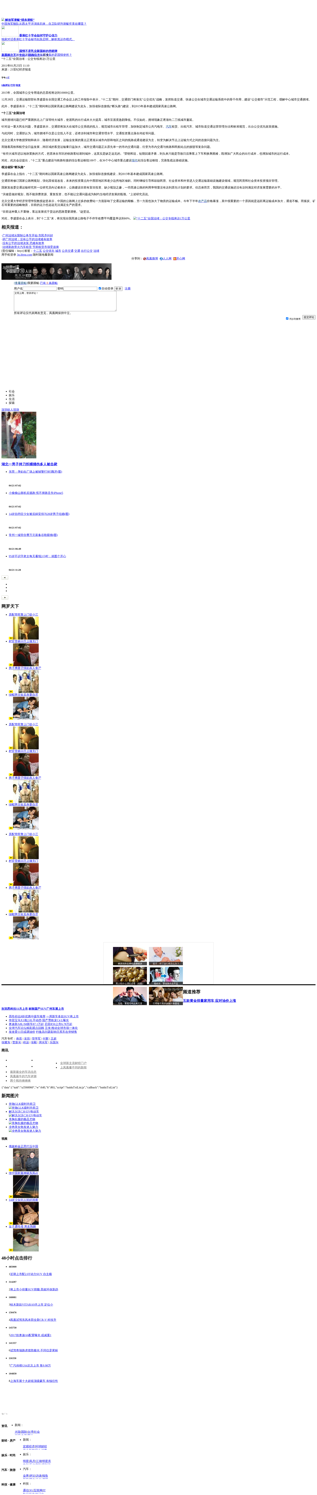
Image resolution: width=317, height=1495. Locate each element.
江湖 (39, 1461)
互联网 (38, 1490)
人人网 (167, 258)
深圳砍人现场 (10, 409)
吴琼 (27, 1038)
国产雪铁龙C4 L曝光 (55, 1020)
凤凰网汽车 (8, 55)
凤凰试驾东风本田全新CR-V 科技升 (33, 1319)
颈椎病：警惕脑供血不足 (166, 983)
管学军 (36, 1038)
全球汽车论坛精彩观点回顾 (26, 1027)
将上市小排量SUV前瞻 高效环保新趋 (34, 1289)
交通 (77, 250)
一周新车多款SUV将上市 (62, 1016)
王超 (54, 1038)
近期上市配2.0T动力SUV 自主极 (31, 1274)
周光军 (43, 1042)
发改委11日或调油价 (22, 1031)
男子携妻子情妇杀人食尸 (25, 668)
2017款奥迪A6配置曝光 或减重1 (30, 1335)
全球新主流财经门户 (73, 1063)
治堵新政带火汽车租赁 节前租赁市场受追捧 (30, 246)
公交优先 (48, 250)
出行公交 (87, 250)
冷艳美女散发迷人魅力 (23, 1126)
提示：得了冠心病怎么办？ (166, 963)
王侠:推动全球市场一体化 (61, 1027)
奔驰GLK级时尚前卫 (22, 1103)
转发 (18, 85)
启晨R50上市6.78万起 (58, 1024)
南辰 (19, 1038)
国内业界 (34, 55)
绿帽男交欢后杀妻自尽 (23, 694)
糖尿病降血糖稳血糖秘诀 (130, 963)
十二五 (37, 250)
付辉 (46, 1038)
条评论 (5, 85)
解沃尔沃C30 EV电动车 (24, 1111)
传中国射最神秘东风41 (23, 1173)
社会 (37, 1431)
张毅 (34, 1042)
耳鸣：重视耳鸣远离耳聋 (130, 1003)
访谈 (39, 1475)
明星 (26, 1461)
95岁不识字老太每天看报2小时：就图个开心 (37, 556)
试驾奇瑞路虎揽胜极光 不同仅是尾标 (34, 1350)
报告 (45, 1475)
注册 (128, 288)
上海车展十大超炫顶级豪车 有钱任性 (34, 1380)
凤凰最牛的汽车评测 (23, 1076)
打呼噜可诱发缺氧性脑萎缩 (166, 1003)
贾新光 (16, 1042)
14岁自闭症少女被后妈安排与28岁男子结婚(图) (39, 513)
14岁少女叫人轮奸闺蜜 (23, 1199)
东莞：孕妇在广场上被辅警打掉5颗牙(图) (35, 471)
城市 (58, 250)
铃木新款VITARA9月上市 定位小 (31, 1304)
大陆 (18, 1431)
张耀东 (5, 1042)
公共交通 (68, 250)
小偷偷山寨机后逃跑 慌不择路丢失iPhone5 (36, 492)
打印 (12, 85)
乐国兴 (54, 1042)
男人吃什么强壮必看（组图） (130, 983)
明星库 (46, 1461)
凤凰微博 (152, 258)
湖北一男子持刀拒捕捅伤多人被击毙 (29, 464)
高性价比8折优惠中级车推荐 (27, 1016)
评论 (32, 1475)
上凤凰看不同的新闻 (73, 1067)
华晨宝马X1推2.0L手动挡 (25, 1020)
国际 (24, 1431)
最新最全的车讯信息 (23, 1071)
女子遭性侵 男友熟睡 (22, 1226)
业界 (26, 1475)
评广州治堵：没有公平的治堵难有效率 (27, 239)
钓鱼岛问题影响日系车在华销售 (56, 1031)
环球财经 (41, 1446)
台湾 (30, 1431)
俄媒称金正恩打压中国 (23, 1146)
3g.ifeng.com (24, 254)
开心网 (180, 258)
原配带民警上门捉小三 (23, 614)
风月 (32, 1461)
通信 (26, 1490)
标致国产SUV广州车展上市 (46, 1008)
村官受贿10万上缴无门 (23, 641)
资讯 (22, 55)
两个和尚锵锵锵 (20, 1080)
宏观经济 (29, 1446)
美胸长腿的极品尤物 (22, 1119)
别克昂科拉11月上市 (14, 1008)
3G (31, 1490)
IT (44, 1490)
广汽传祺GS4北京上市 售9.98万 (30, 1365)
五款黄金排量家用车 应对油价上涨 (209, 1001)
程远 (26, 1042)
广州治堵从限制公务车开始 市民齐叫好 (27, 235)
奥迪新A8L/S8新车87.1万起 (26, 1024)
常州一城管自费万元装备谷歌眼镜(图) (33, 535)
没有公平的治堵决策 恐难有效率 (23, 243)
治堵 (96, 250)
